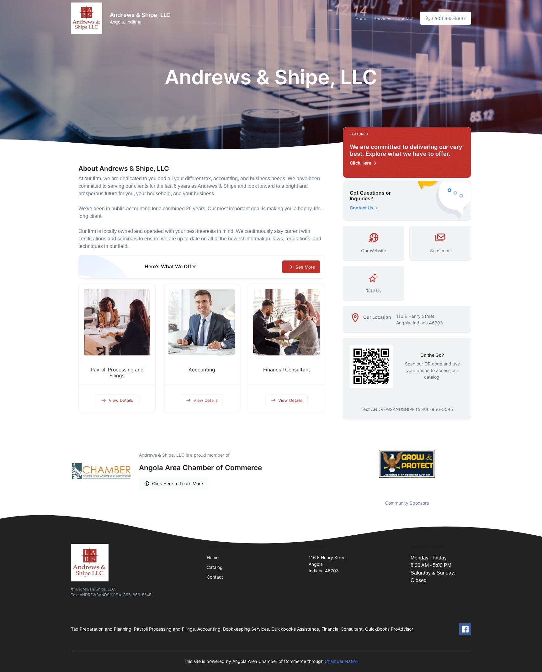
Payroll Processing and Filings (117, 373)
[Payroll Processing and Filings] (117, 322)
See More (305, 267)
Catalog (215, 567)
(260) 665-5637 (448, 18)
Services (382, 18)
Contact (405, 18)
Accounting (202, 370)
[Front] (88, 18)
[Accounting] (201, 322)
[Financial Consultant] (286, 322)
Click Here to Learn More (177, 483)
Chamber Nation (341, 661)
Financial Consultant (286, 370)
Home (361, 18)
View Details (121, 400)
